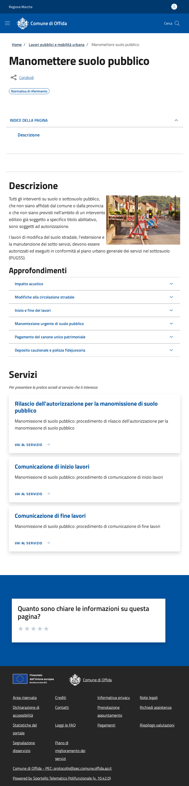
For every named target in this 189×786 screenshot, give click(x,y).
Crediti (60, 697)
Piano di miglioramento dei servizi (70, 750)
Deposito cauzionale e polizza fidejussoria (50, 350)
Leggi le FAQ (65, 725)
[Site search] (177, 23)
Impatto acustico (29, 284)
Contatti (62, 707)
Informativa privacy (113, 697)
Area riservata (25, 697)
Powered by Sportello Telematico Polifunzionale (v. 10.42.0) (62, 778)
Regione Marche (20, 6)
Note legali (149, 697)
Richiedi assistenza (156, 707)
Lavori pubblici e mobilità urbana (56, 44)
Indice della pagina (29, 120)
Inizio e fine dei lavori (33, 310)
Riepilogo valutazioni (157, 725)
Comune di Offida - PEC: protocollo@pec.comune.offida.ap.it (62, 768)
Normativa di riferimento (29, 90)
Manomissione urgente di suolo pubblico (49, 323)
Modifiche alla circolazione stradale (44, 297)
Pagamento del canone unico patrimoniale (50, 337)
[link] (33, 444)
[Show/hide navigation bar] (7, 23)
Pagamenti (106, 725)
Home (17, 44)
